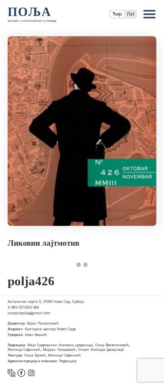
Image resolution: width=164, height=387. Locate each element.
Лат (131, 14)
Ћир (117, 14)
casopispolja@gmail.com (29, 313)
